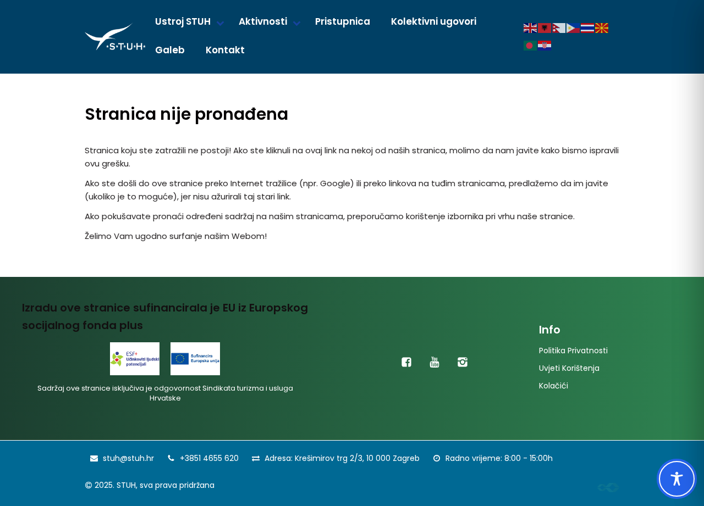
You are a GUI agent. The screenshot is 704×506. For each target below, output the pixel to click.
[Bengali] (531, 45)
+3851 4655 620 (209, 458)
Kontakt (225, 50)
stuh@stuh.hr (128, 458)
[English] (531, 28)
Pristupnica (342, 21)
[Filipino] (573, 28)
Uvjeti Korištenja (569, 368)
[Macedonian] (602, 28)
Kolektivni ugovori (433, 21)
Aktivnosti (263, 21)
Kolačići (553, 385)
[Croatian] (545, 45)
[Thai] (588, 28)
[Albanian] (545, 28)
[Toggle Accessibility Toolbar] (677, 479)
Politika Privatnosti (573, 350)
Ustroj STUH (183, 21)
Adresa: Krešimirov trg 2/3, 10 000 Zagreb (342, 458)
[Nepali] (559, 28)
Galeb (170, 50)
